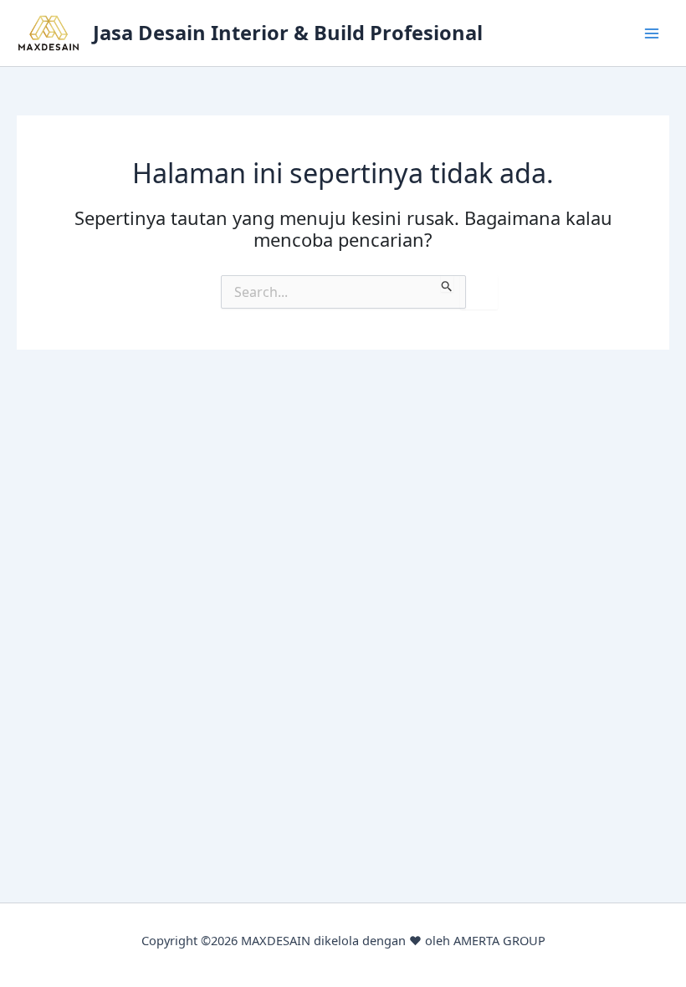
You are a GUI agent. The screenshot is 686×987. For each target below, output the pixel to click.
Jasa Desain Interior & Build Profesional (288, 32)
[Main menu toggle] (651, 33)
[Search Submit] (447, 283)
